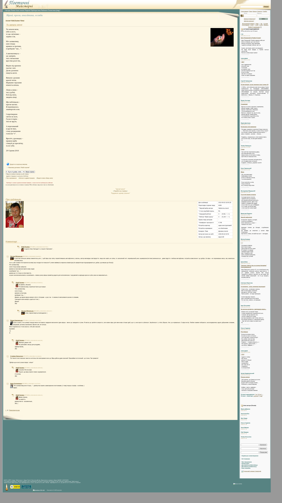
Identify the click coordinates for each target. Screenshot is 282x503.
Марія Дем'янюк (245, 123)
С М (242, 34)
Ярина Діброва (245, 409)
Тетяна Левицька (246, 145)
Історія (266, 23)
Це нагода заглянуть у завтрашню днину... (253, 309)
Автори (7, 10)
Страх (242, 149)
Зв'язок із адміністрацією (27, 178)
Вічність (266, 25)
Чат (261, 23)
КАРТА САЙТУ (7, 480)
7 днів (260, 396)
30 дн (259, 394)
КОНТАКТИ (65, 480)
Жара (242, 172)
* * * (242, 243)
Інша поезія (20, 10)
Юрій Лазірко (15, 20)
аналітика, (28, 15)
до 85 (261, 25)
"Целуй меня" (120, 189)
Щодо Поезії (27, 480)
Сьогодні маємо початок (248, 194)
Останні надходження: (248, 394)
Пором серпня (245, 377)
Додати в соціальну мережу (18, 164)
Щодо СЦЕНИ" (58, 480)
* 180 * (242, 62)
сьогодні (255, 396)
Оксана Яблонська (16, 256)
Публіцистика (36, 10)
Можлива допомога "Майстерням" (19, 167)
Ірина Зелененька (16, 383)
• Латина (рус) (245, 463)
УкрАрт (265, 11)
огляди (39, 15)
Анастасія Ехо (245, 413)
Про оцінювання (11, 178)
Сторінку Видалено (16, 356)
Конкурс (260, 11)
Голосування (244, 11)
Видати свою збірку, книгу (45, 178)
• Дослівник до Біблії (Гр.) (249, 466)
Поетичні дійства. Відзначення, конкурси (42, 480)
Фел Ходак (244, 418)
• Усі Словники (245, 459)
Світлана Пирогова (247, 283)
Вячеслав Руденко (246, 213)
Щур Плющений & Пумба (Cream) (251, 37)
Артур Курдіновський (247, 373)
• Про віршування (246, 462)
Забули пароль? (249, 21)
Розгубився (244, 331)
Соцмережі (244, 104)
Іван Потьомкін (245, 305)
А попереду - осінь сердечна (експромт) (253, 286)
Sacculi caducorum (246, 217)
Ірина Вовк (244, 262)
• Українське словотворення (249, 455)
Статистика (52, 10)
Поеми (13, 10)
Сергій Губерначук (246, 81)
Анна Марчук (245, 427)
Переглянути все (14, 410)
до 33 (252, 25)
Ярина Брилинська (16, 320)
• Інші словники (245, 468)
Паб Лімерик (245, 432)
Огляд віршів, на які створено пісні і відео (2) (254, 84)
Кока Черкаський (246, 168)
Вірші (22, 20)
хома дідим (244, 58)
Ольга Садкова (245, 328)
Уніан (256, 23)
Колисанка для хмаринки (248, 126)
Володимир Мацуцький (248, 191)
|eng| (58, 10)
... (262, 394)
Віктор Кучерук (245, 239)
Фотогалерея (245, 23)
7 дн (256, 394)
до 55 (256, 25)
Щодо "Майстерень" (17, 480)
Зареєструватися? (249, 19)
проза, (18, 15)
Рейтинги (44, 10)
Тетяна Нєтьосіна (246, 436)
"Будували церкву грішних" (120, 193)
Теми (250, 11)
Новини (252, 23)
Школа (255, 11)
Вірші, (10, 15)
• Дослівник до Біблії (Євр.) (249, 465)
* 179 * (242, 354)
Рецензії (28, 10)
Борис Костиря (245, 100)
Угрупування (245, 25)
